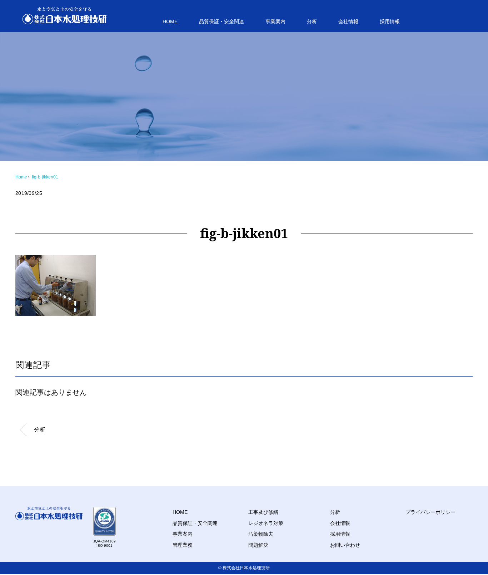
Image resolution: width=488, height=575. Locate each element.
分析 (312, 21)
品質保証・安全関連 (221, 21)
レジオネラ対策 (265, 523)
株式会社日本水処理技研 (246, 567)
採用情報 (390, 21)
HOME (170, 21)
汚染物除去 (260, 534)
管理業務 (183, 545)
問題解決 (258, 545)
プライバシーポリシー (430, 512)
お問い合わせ (345, 545)
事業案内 (275, 21)
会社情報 (348, 21)
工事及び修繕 (263, 512)
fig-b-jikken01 (45, 177)
